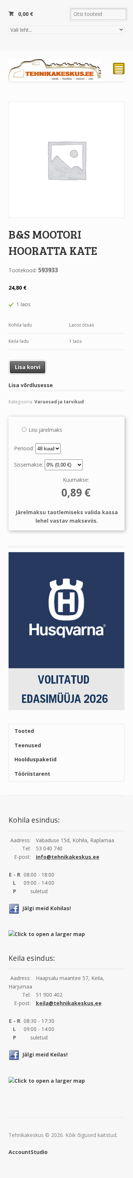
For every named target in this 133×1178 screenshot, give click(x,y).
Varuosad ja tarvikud (59, 402)
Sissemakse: (29, 464)
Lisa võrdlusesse (30, 385)
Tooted (24, 730)
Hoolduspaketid (35, 759)
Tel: (26, 848)
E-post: (22, 856)
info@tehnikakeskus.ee (67, 856)
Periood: (24, 448)
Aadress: (20, 840)
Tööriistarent (32, 773)
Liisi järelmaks (45, 429)
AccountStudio (28, 1151)
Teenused (27, 745)
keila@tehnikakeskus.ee (69, 1003)
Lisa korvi (27, 367)
